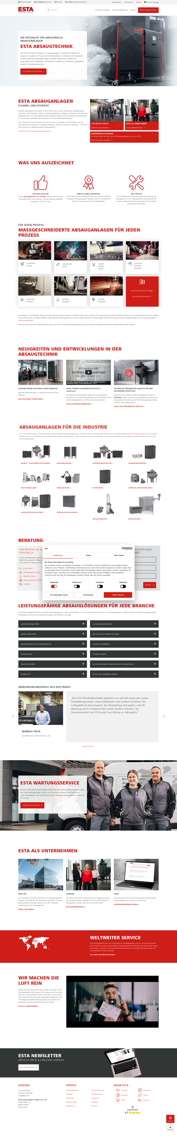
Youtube (124, 1090)
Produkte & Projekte (102, 10)
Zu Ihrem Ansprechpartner (102, 955)
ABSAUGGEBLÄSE (100, 519)
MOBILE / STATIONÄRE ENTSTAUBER (35, 463)
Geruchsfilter (63, 488)
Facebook (124, 1095)
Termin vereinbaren (31, 805)
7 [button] (90, 746)
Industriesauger (28, 488)
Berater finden (29, 576)
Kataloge (69, 1094)
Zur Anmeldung (27, 1067)
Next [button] (164, 717)
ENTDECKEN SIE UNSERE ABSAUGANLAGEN (34, 131)
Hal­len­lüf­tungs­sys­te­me (32, 512)
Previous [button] (13, 717)
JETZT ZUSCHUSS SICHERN (100, 140)
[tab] (52, 624)
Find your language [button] (152, 2)
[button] (52, 624)
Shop (123, 1100)
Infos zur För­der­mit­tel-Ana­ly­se (128, 406)
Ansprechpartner (72, 1090)
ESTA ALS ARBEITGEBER (27, 1006)
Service (132, 10)
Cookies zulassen (118, 595)
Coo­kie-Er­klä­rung (98, 1090)
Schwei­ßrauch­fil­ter (102, 463)
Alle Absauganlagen (141, 296)
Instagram (146, 1090)
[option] (88, 716)
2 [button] (84, 746)
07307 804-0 (28, 569)
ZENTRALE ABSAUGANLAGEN (140, 488)
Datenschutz (70, 1106)
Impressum (95, 1098)
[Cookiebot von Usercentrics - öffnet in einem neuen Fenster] (123, 548)
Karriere (138, 2)
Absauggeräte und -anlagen (35, 196)
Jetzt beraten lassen (150, 10)
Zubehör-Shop (71, 1102)
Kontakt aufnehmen (99, 128)
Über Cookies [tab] (119, 555)
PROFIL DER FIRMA (25, 909)
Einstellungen (88, 595)
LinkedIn (146, 1100)
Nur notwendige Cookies (59, 595)
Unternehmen (128, 2)
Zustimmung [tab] (57, 555)
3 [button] (85, 746)
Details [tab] (88, 555)
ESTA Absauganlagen (138, 434)
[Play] (88, 372)
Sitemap (94, 1102)
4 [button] (87, 746)
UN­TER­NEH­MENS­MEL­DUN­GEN (126, 904)
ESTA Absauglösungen (32, 71)
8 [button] (92, 746)
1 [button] (83, 746)
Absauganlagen (27, 320)
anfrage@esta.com (31, 572)
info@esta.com (23, 1096)
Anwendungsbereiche (120, 10)
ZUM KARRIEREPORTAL (134, 128)
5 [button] (88, 746)
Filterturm (97, 488)
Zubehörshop (116, 2)
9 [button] (93, 746)
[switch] (77, 586)
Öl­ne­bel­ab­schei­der (137, 463)
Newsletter (70, 1098)
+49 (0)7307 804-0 (99, 124)
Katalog (26, 584)
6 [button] (89, 746)
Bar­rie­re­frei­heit (97, 1094)
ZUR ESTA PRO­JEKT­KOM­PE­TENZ (78, 404)
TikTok (145, 1095)
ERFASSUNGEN (134, 519)
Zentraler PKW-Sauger (67, 512)
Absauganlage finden (32, 580)
